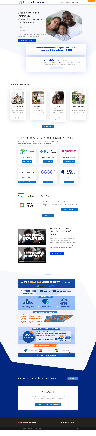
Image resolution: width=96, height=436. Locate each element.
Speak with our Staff (48, 215)
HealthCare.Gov (38, 106)
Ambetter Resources (69, 161)
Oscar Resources (48, 182)
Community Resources (78, 106)
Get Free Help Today (56, 67)
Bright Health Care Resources (26, 182)
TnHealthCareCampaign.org (69, 209)
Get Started (73, 378)
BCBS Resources (48, 161)
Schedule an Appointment (72, 2)
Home (62, 2)
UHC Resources (69, 182)
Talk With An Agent (57, 253)
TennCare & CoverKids (17, 106)
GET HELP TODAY (48, 126)
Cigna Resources (27, 161)
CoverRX (58, 106)
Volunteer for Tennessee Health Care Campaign (48, 404)
